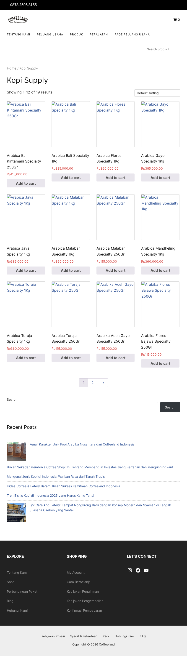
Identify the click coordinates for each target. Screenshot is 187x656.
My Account (76, 572)
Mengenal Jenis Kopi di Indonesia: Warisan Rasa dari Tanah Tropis (56, 476)
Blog (10, 601)
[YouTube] (146, 570)
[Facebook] (138, 570)
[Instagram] (129, 570)
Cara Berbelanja (79, 582)
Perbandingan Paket (22, 591)
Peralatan (99, 34)
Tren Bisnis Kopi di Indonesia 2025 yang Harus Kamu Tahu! (50, 495)
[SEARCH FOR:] (162, 49)
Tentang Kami (18, 34)
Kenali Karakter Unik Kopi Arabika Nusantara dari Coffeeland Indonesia (82, 444)
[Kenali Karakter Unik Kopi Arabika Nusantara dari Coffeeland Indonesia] (16, 452)
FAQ (143, 636)
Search (12, 399)
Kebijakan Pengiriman (83, 591)
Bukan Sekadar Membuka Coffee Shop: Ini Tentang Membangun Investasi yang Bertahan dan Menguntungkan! (90, 467)
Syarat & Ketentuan (83, 636)
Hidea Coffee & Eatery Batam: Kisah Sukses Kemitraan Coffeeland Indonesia (63, 486)
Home (11, 68)
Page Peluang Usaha (132, 34)
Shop (11, 582)
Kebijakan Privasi (53, 636)
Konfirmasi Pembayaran (84, 610)
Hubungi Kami (17, 610)
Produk (76, 34)
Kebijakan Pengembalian (85, 601)
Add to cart (26, 183)
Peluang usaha (50, 34)
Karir (106, 636)
